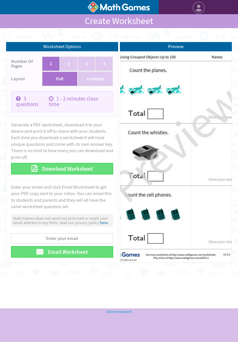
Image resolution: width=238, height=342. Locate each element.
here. (104, 222)
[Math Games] (118, 7)
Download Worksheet (67, 168)
